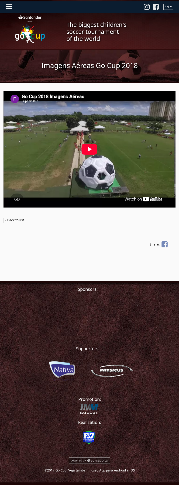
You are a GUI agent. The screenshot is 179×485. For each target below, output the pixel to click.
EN (167, 6)
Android (120, 470)
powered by (78, 460)
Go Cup (30, 28)
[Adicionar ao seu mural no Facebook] (165, 244)
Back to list (15, 220)
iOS (132, 470)
